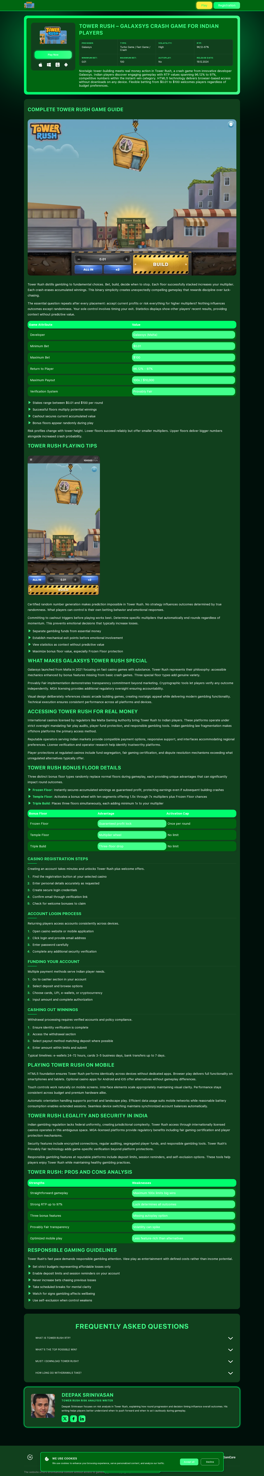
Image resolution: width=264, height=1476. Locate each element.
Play (204, 5)
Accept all (189, 1462)
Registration (226, 5)
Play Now (53, 54)
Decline (210, 1462)
